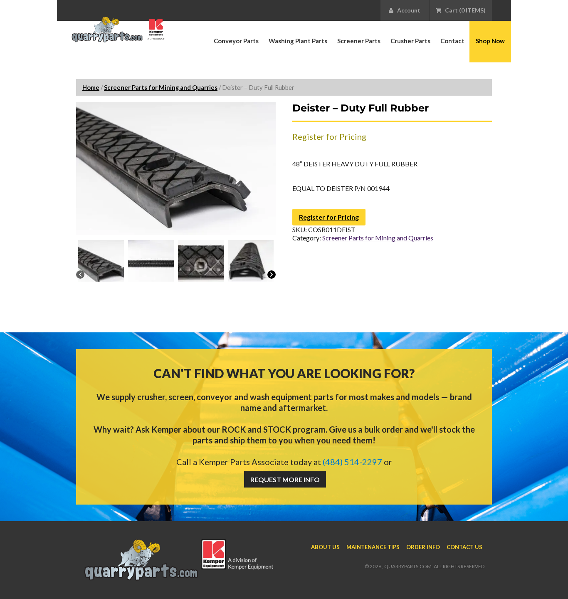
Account (406, 10)
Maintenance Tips (373, 547)
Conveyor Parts (236, 41)
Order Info (423, 547)
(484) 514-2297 (352, 462)
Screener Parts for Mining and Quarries (160, 87)
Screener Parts (358, 41)
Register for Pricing (329, 217)
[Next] (271, 275)
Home (90, 87)
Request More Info (285, 479)
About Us (325, 547)
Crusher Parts (410, 41)
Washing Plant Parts (298, 41)
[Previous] (80, 275)
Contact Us (464, 547)
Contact (452, 41)
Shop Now (490, 41)
